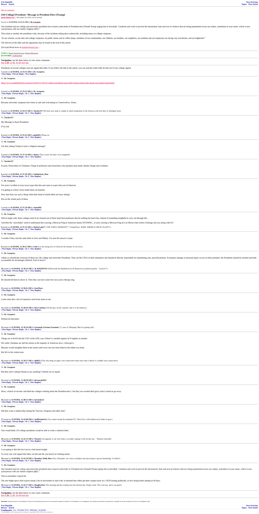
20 (2, 485)
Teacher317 (38, 111)
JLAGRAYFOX (40, 269)
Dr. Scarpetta (38, 72)
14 (2, 361)
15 (2, 380)
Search (11, 4)
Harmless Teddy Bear (43, 458)
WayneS (37, 439)
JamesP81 (37, 208)
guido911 (37, 135)
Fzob (35, 247)
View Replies (30, 74)
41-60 (18, 63)
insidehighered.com (30, 47)
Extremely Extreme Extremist (46, 327)
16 (2, 400)
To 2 (27, 310)
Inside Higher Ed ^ (8, 17)
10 (2, 269)
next (23, 63)
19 (2, 458)
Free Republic (7, 2)
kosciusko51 (39, 400)
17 (2, 419)
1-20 (7, 63)
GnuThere (38, 288)
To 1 (27, 94)
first (2, 63)
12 (2, 308)
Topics (244, 4)
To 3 (27, 137)
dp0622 (37, 361)
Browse (4, 4)
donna (36, 155)
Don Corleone (40, 308)
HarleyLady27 (39, 227)
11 (2, 288)
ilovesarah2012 (40, 380)
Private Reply (18, 74)
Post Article (253, 4)
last (27, 63)
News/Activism (252, 2)
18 (2, 439)
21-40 (12, 63)
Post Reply (6, 74)
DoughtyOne (39, 485)
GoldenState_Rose (40, 174)
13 (2, 327)
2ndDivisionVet (40, 419)
